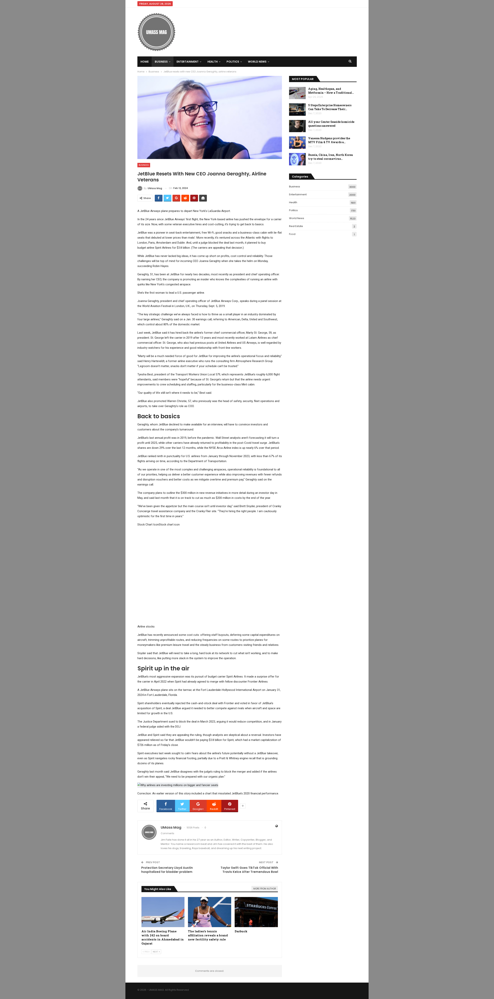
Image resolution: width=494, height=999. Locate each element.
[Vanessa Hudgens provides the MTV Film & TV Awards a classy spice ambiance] (297, 142)
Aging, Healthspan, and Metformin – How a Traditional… (331, 90)
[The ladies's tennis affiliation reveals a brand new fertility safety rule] (209, 912)
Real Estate (296, 226)
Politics (233, 62)
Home (144, 62)
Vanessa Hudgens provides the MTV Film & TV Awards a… (329, 140)
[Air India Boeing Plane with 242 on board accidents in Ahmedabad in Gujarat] (163, 912)
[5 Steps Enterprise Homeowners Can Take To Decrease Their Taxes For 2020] (297, 109)
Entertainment (188, 62)
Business (161, 62)
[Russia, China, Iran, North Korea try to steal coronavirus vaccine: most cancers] (297, 159)
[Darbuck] (256, 912)
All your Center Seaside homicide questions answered (331, 124)
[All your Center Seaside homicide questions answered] (297, 126)
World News (257, 62)
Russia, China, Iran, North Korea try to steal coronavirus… (330, 157)
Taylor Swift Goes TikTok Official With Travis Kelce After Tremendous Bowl (249, 870)
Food (292, 234)
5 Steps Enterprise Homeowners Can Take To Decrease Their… (329, 107)
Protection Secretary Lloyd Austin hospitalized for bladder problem (167, 870)
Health (212, 62)
